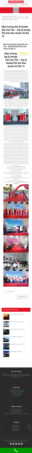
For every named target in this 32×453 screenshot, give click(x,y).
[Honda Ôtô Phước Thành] (16, 1)
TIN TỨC (17, 396)
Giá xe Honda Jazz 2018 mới (16, 322)
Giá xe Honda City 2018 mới (16, 336)
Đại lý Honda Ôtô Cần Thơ (19, 166)
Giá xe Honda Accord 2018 (16, 351)
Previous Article (9, 291)
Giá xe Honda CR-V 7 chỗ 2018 (17, 329)
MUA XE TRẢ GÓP (17, 394)
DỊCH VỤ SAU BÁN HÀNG (17, 391)
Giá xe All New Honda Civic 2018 (17, 344)
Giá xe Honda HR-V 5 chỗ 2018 (17, 314)
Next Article (22, 297)
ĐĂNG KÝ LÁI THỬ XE (17, 393)
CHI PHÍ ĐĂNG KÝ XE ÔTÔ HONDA (17, 390)
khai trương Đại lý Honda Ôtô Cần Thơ (14, 71)
